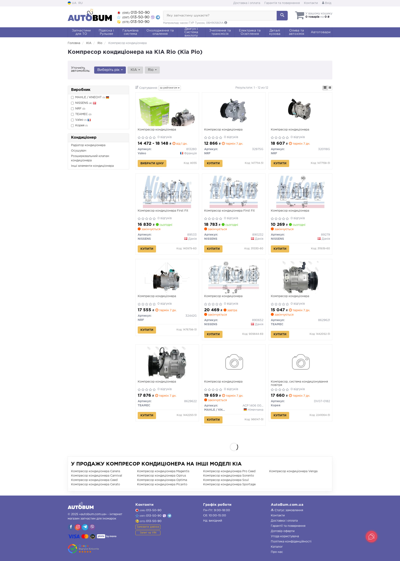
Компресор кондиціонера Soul (226, 480)
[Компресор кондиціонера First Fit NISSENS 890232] (234, 192)
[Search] (282, 15)
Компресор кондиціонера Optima (162, 480)
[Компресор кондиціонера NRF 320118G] (300, 110)
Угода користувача (285, 536)
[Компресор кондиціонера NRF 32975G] (234, 110)
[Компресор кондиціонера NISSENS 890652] (234, 277)
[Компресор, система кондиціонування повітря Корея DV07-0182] (300, 362)
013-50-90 (136, 12)
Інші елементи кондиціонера (92, 166)
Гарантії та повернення (288, 526)
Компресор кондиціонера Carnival (96, 475)
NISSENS (83, 103)
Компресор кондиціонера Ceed (94, 480)
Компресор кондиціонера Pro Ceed (229, 471)
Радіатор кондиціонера (88, 145)
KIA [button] (134, 70)
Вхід (327, 3)
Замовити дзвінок (148, 527)
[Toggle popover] (371, 536)
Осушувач (78, 150)
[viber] (71, 527)
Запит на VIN (148, 533)
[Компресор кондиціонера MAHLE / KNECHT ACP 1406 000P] (233, 362)
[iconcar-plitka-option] (325, 88)
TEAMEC (83, 114)
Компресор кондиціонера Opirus (161, 475)
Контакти (311, 3)
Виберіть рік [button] (109, 70)
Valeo (81, 120)
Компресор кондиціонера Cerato (95, 484)
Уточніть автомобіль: (80, 69)
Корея (81, 125)
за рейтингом (169, 88)
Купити (213, 163)
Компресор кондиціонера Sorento (228, 475)
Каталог (277, 547)
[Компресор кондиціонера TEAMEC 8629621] (300, 277)
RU (80, 3)
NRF (80, 108)
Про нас (277, 552)
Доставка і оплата (246, 3)
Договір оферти (283, 531)
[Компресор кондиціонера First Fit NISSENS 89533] (167, 192)
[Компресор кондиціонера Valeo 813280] (167, 110)
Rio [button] (151, 70)
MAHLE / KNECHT (90, 97)
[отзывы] (84, 548)
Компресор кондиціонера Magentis (163, 471)
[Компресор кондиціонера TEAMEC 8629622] (167, 362)
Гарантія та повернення (282, 3)
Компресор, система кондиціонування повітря (299, 383)
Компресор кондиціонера (157, 129)
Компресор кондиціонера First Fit (163, 211)
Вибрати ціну (152, 163)
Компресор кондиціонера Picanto (162, 484)
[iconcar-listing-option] (329, 88)
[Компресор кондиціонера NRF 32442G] (167, 277)
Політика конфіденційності (291, 541)
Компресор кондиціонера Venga (293, 471)
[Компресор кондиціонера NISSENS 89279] (300, 192)
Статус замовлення (288, 510)
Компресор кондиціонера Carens (95, 471)
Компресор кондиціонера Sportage (229, 484)
